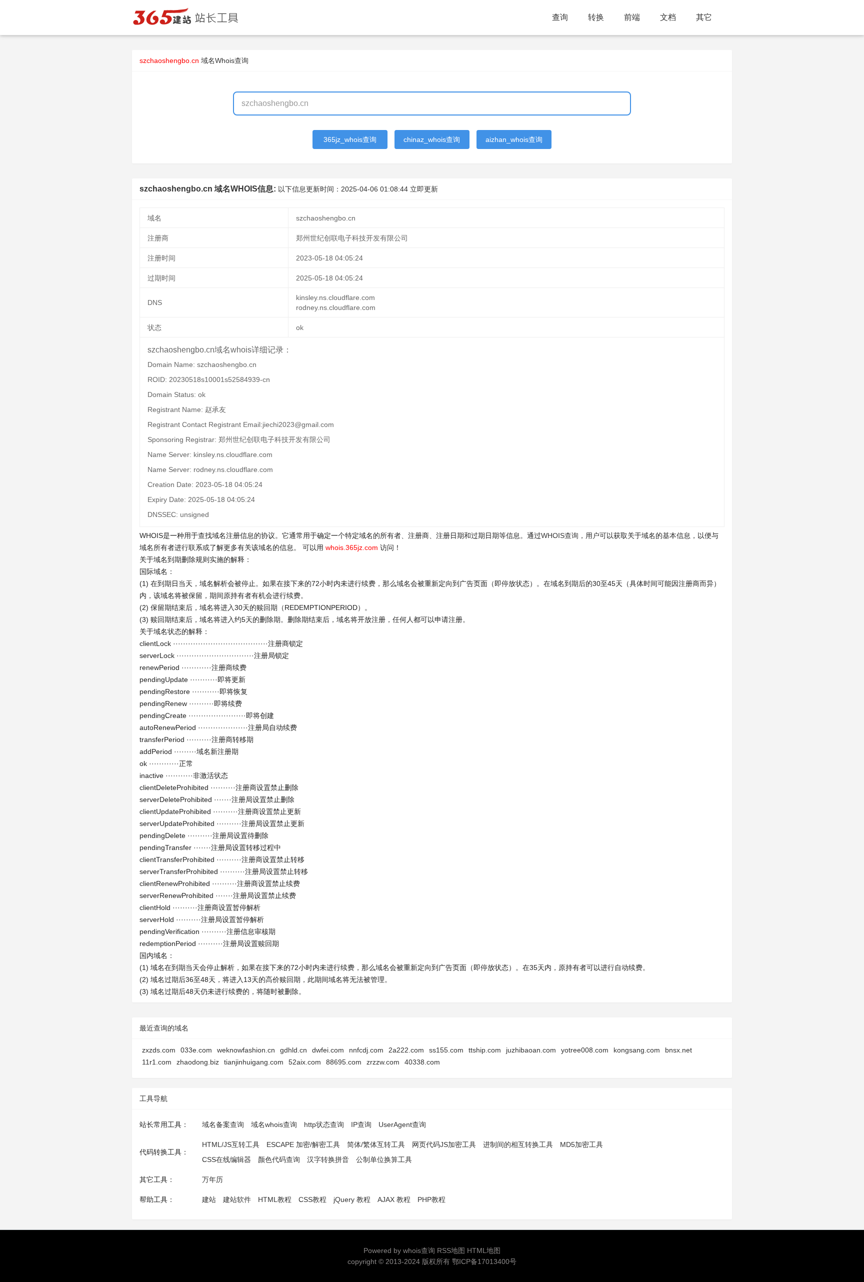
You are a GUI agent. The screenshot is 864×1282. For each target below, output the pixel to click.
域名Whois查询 (224, 60)
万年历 (212, 1180)
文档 (668, 17)
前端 (632, 17)
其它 (704, 17)
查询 (560, 17)
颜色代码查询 (279, 1160)
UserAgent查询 (402, 1124)
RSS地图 (451, 1250)
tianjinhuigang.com (254, 1062)
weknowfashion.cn (246, 1050)
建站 (209, 1200)
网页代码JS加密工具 (444, 1144)
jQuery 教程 (352, 1200)
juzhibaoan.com (531, 1050)
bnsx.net (678, 1050)
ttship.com (484, 1050)
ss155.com (446, 1050)
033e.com (196, 1050)
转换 (596, 17)
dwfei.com (328, 1050)
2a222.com (406, 1050)
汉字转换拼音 (328, 1160)
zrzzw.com (383, 1062)
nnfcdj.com (366, 1050)
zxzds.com (159, 1050)
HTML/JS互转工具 (231, 1144)
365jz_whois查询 (350, 140)
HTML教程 (275, 1200)
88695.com (344, 1062)
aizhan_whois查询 (514, 140)
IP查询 (361, 1124)
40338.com (422, 1062)
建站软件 (237, 1200)
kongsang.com (637, 1050)
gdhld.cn (293, 1050)
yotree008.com (584, 1050)
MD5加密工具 (581, 1144)
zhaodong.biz (197, 1062)
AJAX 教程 (394, 1200)
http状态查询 (324, 1124)
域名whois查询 (274, 1124)
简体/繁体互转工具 (376, 1144)
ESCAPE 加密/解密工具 (303, 1144)
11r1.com (157, 1062)
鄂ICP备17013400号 (484, 1262)
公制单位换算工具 (384, 1160)
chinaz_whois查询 (432, 140)
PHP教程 (432, 1200)
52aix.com (304, 1062)
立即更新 (424, 189)
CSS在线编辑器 (226, 1160)
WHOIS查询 (559, 536)
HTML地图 (483, 1250)
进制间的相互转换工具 (518, 1144)
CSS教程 (312, 1200)
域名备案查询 (223, 1124)
